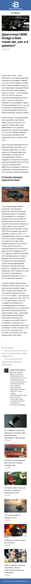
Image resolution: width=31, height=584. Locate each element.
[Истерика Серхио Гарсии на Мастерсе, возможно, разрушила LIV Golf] (15, 484)
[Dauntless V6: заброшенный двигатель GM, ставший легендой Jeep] (15, 456)
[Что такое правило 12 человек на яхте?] (15, 511)
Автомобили (9, 348)
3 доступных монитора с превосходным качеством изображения (12, 361)
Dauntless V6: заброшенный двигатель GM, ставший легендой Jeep (14, 462)
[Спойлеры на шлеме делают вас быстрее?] (15, 536)
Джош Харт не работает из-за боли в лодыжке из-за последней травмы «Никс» (14, 353)
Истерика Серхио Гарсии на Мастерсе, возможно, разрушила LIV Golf (14, 490)
